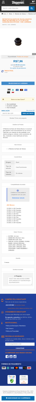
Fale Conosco (9, 328)
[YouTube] (11, 356)
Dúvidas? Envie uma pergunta (18, 118)
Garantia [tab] (18, 258)
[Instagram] (15, 356)
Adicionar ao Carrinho (19, 83)
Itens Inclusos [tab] (18, 144)
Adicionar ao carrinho (18, 398)
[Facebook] (7, 356)
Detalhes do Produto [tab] (18, 124)
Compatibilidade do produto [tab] (18, 184)
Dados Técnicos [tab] (18, 232)
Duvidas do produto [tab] (18, 269)
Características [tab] (18, 157)
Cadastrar (20, 348)
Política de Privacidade (12, 331)
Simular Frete (27, 113)
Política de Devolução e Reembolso (16, 325)
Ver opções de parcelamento (18, 68)
